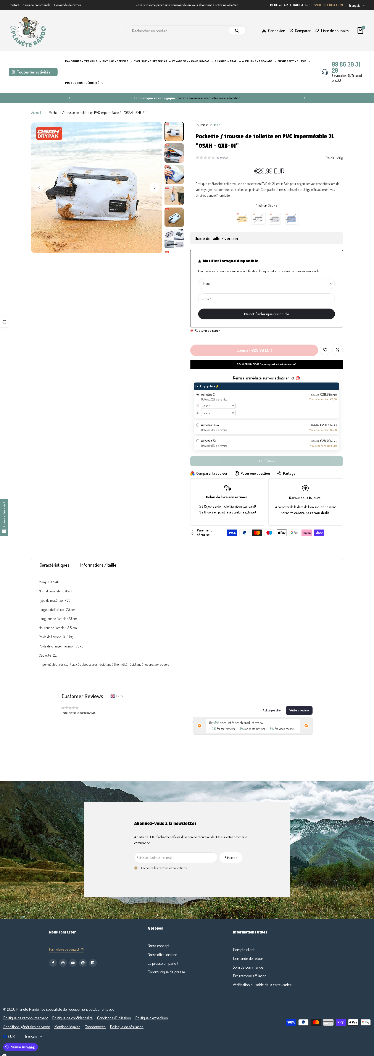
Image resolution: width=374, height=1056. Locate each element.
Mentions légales (67, 1026)
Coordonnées (95, 1026)
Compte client (244, 949)
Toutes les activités (33, 72)
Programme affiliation (249, 975)
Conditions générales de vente (26, 1026)
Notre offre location (162, 954)
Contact (14, 5)
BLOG (274, 5)
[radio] (266, 400)
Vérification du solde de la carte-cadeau (263, 984)
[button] (212, 158)
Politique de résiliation (126, 1026)
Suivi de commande (36, 5)
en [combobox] (117, 696)
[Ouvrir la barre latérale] (4, 322)
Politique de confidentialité (72, 1017)
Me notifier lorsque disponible (266, 314)
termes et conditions (173, 868)
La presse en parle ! (163, 963)
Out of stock (266, 461)
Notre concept (158, 945)
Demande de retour (67, 5)
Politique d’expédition (151, 1017)
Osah (216, 125)
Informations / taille (98, 565)
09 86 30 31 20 (346, 67)
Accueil (36, 112)
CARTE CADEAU (293, 5)
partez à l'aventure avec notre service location (208, 98)
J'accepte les (163, 868)
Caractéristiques (54, 565)
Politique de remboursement (25, 1017)
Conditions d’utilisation (114, 1017)
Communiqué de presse (166, 971)
